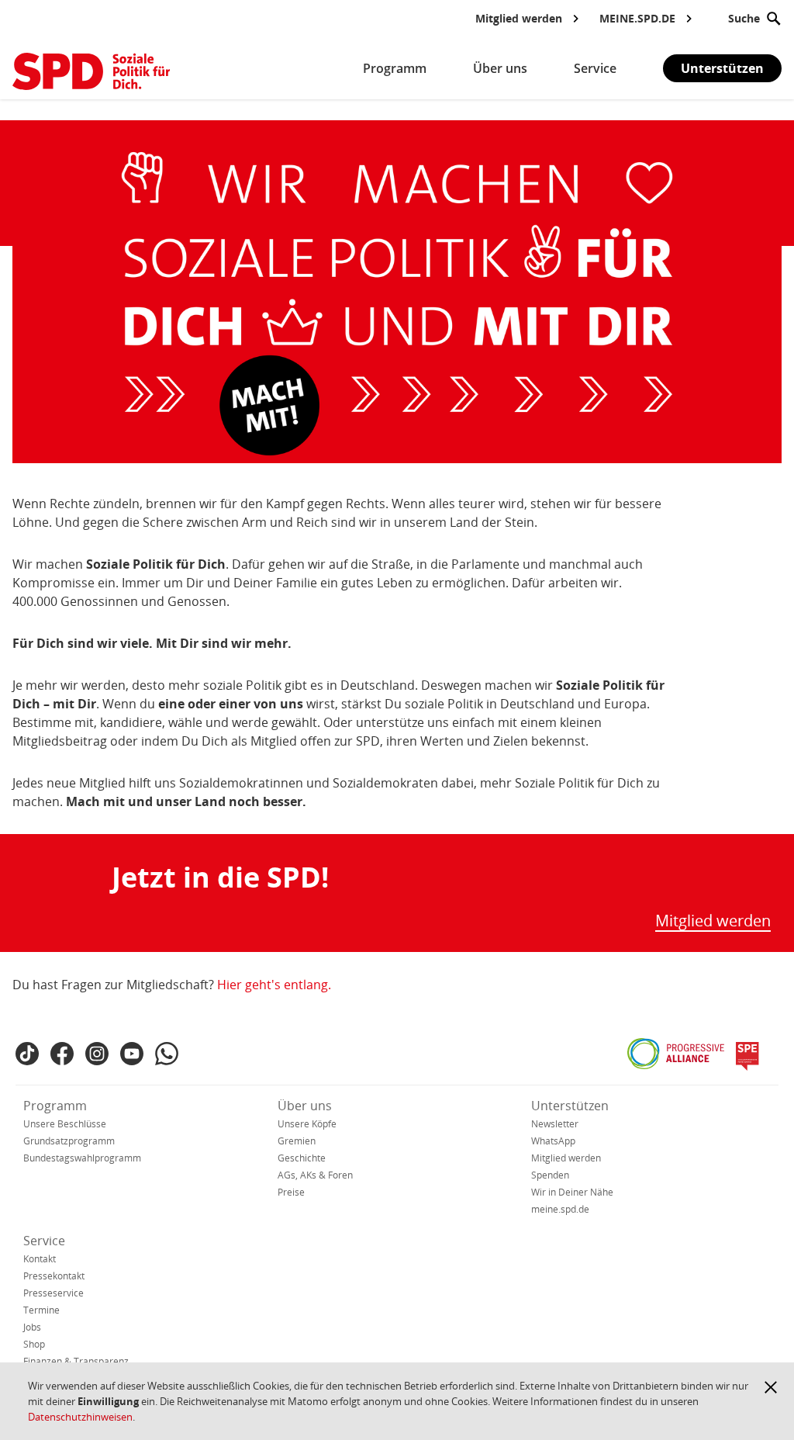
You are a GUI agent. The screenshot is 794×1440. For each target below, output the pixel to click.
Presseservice (53, 1293)
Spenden (550, 1175)
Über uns (305, 1105)
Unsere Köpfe (307, 1123)
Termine (41, 1310)
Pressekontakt (54, 1275)
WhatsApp (553, 1141)
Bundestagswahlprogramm (82, 1158)
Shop (34, 1344)
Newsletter (554, 1123)
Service (44, 1240)
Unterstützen (722, 68)
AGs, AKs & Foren (315, 1175)
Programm (55, 1105)
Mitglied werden (713, 921)
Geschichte (302, 1158)
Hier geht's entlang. (274, 984)
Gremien (297, 1141)
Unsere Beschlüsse (64, 1123)
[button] (770, 1387)
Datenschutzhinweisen (80, 1417)
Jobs (32, 1327)
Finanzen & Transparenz (76, 1361)
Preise (291, 1192)
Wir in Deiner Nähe (572, 1192)
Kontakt (39, 1258)
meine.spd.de (560, 1209)
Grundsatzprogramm (69, 1141)
